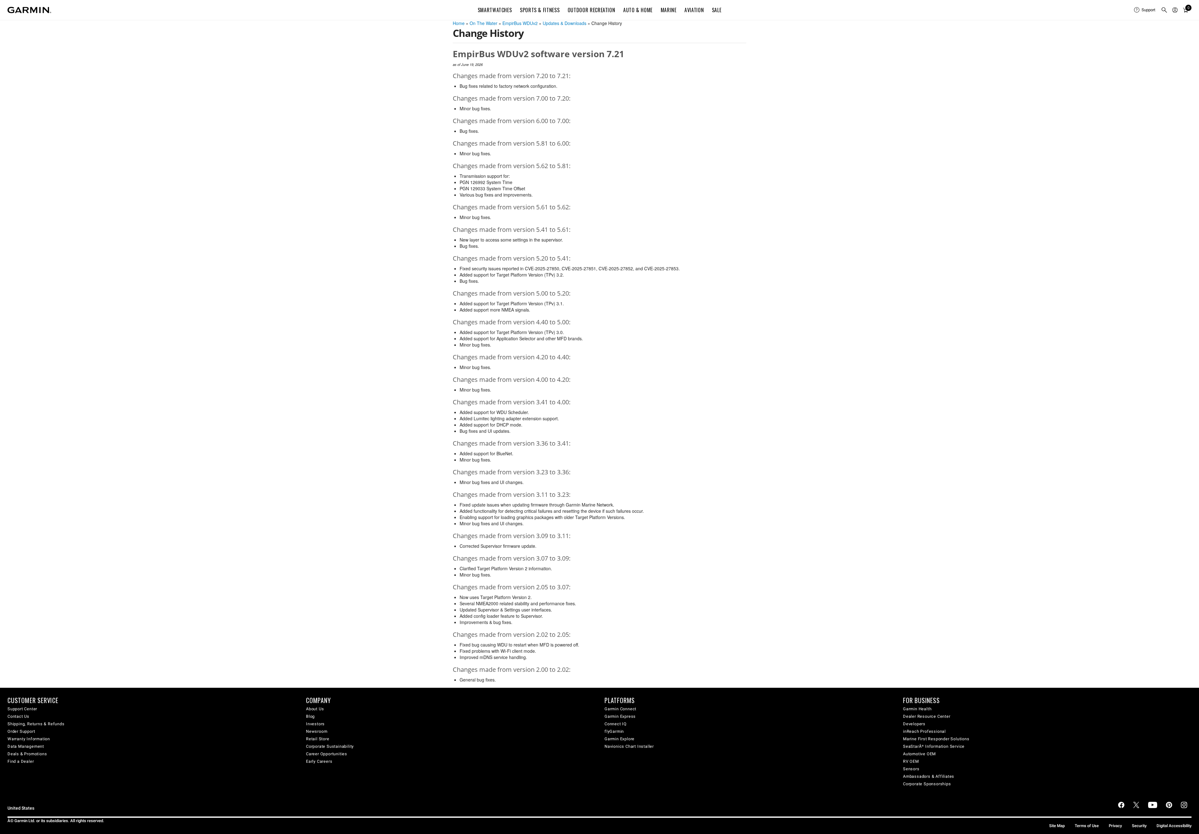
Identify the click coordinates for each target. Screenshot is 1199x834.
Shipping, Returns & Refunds (36, 724)
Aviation (694, 10)
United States (20, 808)
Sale (717, 10)
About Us (315, 709)
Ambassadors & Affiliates (928, 776)
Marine (669, 10)
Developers (914, 724)
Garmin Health (917, 709)
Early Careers (319, 761)
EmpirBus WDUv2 (520, 23)
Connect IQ (615, 724)
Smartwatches (495, 10)
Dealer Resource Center (926, 716)
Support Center (22, 709)
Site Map (1057, 825)
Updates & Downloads (564, 23)
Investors (315, 724)
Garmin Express (620, 716)
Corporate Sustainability (330, 746)
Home (459, 23)
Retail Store (317, 739)
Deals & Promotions (27, 754)
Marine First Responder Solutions (936, 739)
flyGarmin (614, 731)
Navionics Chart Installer (629, 746)
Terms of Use (1087, 825)
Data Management (25, 746)
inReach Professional (924, 731)
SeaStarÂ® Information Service (934, 746)
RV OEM (911, 761)
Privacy (1115, 825)
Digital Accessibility (1174, 825)
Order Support (21, 731)
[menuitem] (1145, 10)
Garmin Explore (619, 739)
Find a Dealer (20, 761)
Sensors (911, 769)
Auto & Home (638, 10)
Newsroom (316, 731)
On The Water (483, 23)
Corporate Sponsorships (927, 784)
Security (1139, 825)
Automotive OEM (919, 754)
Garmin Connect (620, 709)
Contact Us (18, 716)
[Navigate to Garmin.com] (29, 10)
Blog (310, 716)
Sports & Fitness (540, 10)
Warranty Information (28, 739)
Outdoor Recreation (591, 10)
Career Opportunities (326, 754)
